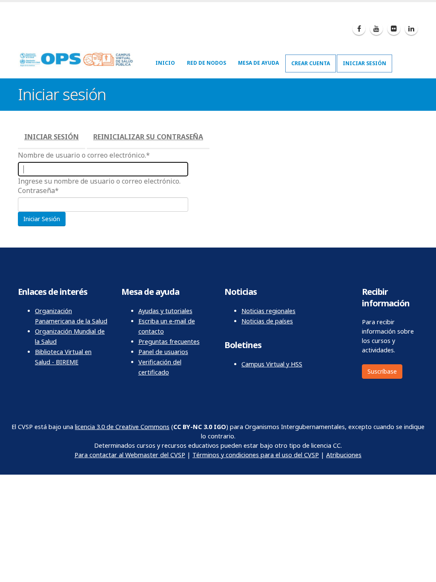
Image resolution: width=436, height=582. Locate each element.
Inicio (165, 62)
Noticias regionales (268, 311)
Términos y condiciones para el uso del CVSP (255, 455)
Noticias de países (267, 321)
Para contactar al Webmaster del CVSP (130, 455)
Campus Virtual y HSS (271, 364)
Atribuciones (343, 455)
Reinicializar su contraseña (148, 136)
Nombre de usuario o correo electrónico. (82, 155)
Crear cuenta (310, 63)
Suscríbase (382, 371)
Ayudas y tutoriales (165, 311)
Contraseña (36, 190)
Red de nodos (206, 62)
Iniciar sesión (364, 63)
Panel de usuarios (163, 352)
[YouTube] (376, 28)
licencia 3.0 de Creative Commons (122, 427)
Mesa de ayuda (258, 62)
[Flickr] (393, 28)
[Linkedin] (411, 28)
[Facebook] (359, 28)
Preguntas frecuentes (169, 341)
